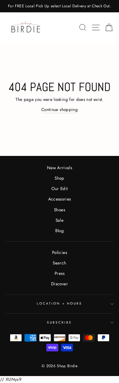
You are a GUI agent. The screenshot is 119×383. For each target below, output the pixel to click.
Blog (59, 230)
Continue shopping (59, 109)
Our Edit (59, 188)
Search (59, 263)
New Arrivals (59, 167)
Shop (59, 178)
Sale (59, 220)
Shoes (59, 210)
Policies (59, 252)
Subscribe (59, 322)
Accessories (59, 199)
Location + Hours (60, 303)
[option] (59, 6)
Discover (59, 284)
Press (59, 273)
